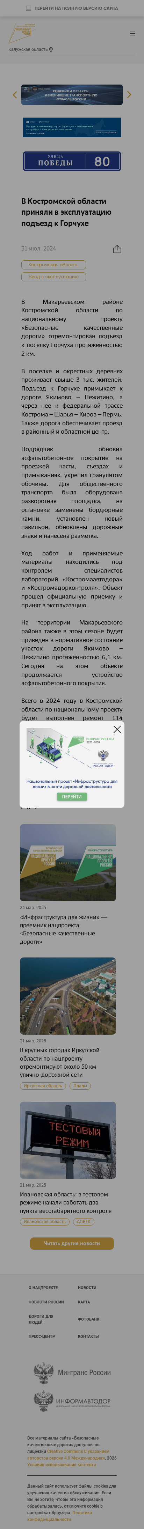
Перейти (72, 797)
